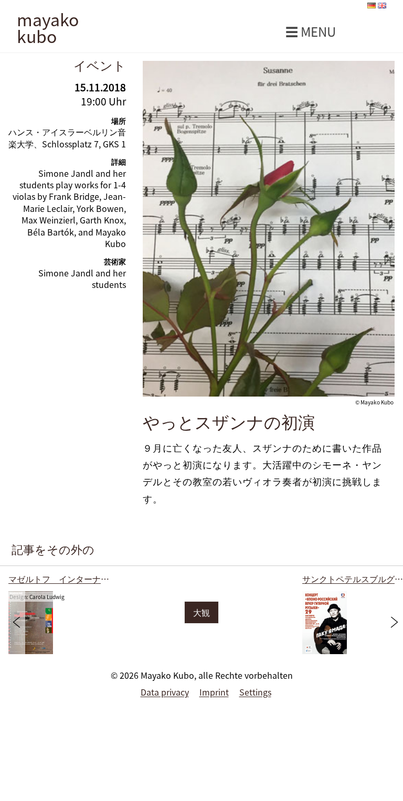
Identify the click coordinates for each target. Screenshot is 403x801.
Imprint (214, 692)
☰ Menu (310, 31)
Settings (255, 692)
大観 (201, 612)
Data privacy (165, 692)
